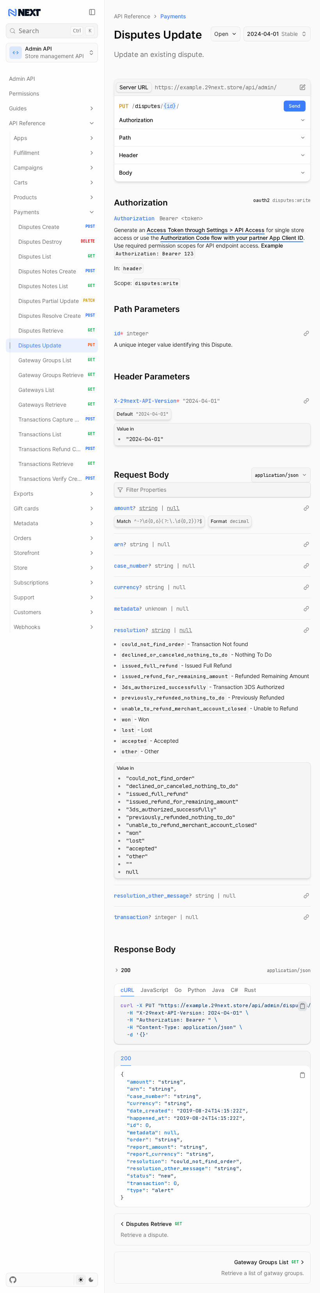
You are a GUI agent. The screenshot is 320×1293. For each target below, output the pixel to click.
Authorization (136, 120)
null (173, 508)
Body (125, 172)
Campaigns (28, 167)
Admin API (22, 78)
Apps (20, 138)
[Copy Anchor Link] (174, 202)
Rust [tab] (250, 990)
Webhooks (27, 626)
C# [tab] (234, 990)
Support (24, 597)
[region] (212, 1020)
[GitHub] (13, 1280)
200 (125, 970)
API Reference (27, 123)
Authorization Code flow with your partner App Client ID (231, 237)
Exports (23, 493)
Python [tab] (197, 990)
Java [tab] (218, 990)
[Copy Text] (302, 1006)
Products (25, 197)
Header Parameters (152, 376)
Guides (18, 108)
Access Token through (206, 230)
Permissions (24, 93)
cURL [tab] (127, 990)
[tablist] (212, 990)
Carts (20, 182)
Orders (22, 538)
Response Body (145, 949)
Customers (27, 612)
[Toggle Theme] (86, 1280)
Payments (26, 212)
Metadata (26, 523)
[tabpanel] (212, 1020)
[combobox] (281, 475)
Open (221, 33)
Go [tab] (177, 990)
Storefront (26, 552)
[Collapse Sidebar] (92, 12)
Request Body (141, 475)
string (148, 508)
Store (20, 567)
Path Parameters (147, 309)
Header (128, 155)
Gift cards (26, 508)
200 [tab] (126, 1058)
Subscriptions (31, 582)
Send (294, 106)
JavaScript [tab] (154, 990)
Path (125, 137)
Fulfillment (26, 152)
